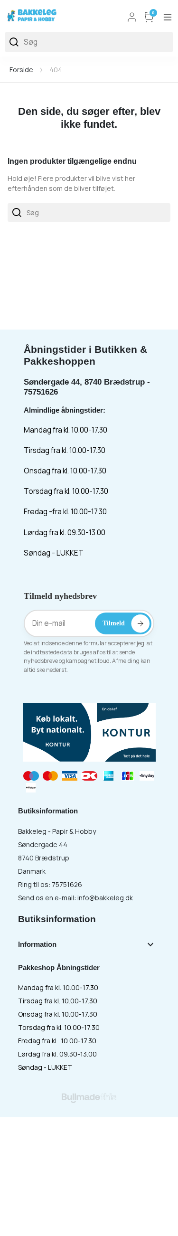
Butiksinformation (57, 919)
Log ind (132, 17)
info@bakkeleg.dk (105, 897)
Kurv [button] (153, 13)
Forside (21, 69)
